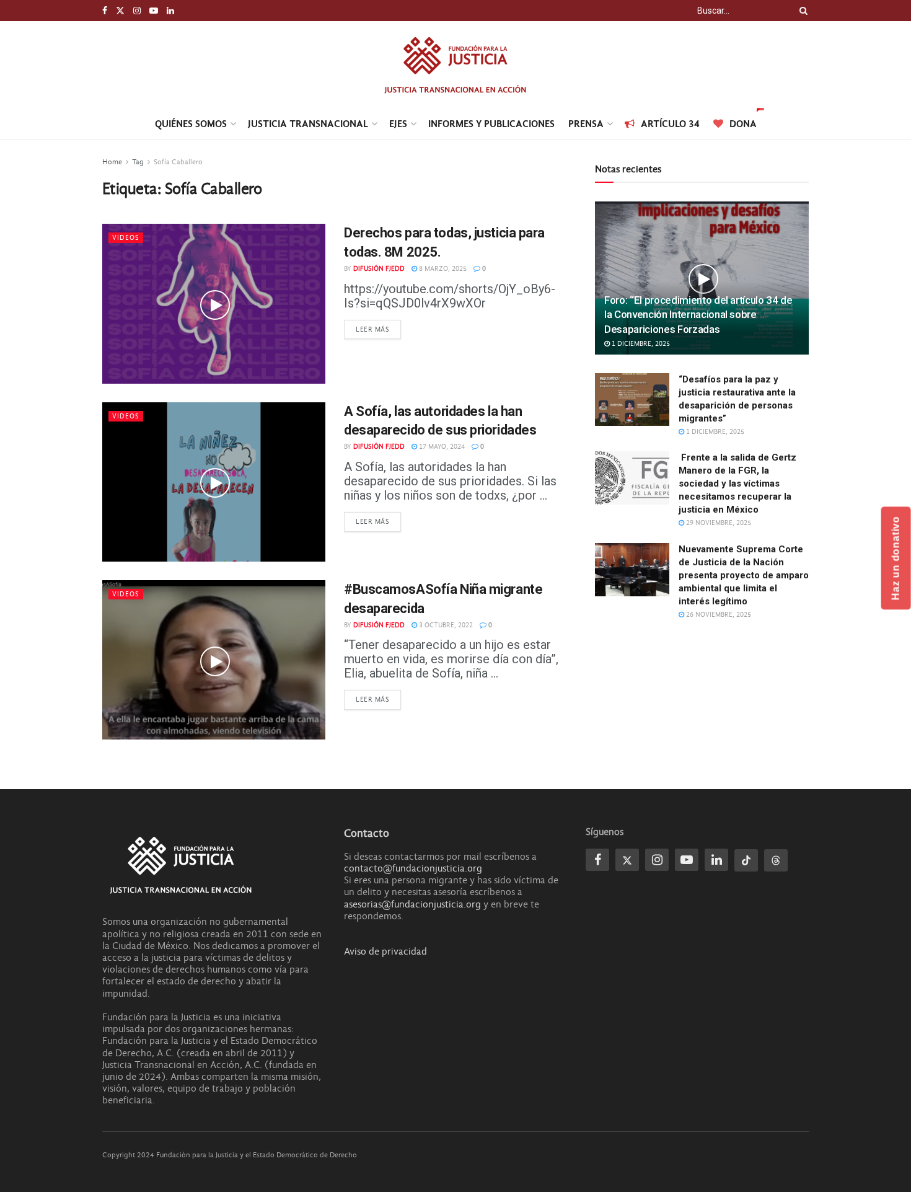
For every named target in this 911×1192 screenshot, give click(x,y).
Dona (743, 124)
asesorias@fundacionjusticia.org (412, 904)
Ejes (398, 124)
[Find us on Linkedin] (716, 860)
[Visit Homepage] (455, 65)
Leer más (378, 329)
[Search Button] (801, 10)
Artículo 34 (670, 124)
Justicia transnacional (308, 124)
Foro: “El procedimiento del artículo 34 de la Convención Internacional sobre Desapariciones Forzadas (698, 315)
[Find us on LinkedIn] (170, 11)
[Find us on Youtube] (153, 11)
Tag (138, 161)
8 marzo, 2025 (442, 269)
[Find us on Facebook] (104, 11)
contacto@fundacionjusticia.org (413, 868)
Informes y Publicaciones (491, 124)
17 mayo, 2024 (441, 447)
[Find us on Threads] (776, 860)
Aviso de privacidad (385, 951)
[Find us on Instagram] (137, 11)
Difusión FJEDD (379, 269)
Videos (125, 238)
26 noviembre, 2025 (717, 615)
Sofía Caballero (178, 161)
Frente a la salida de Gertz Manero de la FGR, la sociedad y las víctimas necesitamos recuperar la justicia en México (737, 483)
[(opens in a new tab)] (213, 303)
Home (112, 161)
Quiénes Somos (191, 124)
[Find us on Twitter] (120, 11)
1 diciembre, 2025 (640, 344)
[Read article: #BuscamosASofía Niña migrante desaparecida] (213, 659)
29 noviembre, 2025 (717, 523)
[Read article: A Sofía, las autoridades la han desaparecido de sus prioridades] (213, 482)
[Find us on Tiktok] (746, 860)
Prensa (586, 124)
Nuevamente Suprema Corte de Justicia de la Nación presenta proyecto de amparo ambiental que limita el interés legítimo (744, 575)
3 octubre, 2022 (445, 625)
